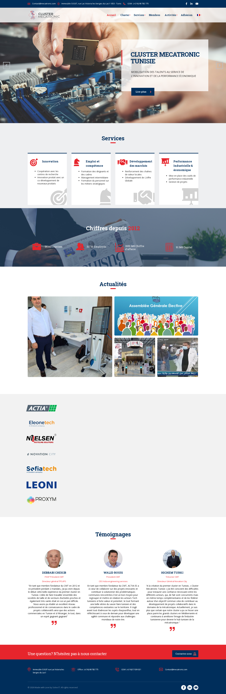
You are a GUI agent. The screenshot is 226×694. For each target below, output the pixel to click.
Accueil (111, 15)
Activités (170, 15)
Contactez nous (183, 653)
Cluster (124, 15)
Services (139, 15)
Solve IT (56, 687)
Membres (154, 15)
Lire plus (141, 91)
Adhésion (186, 15)
